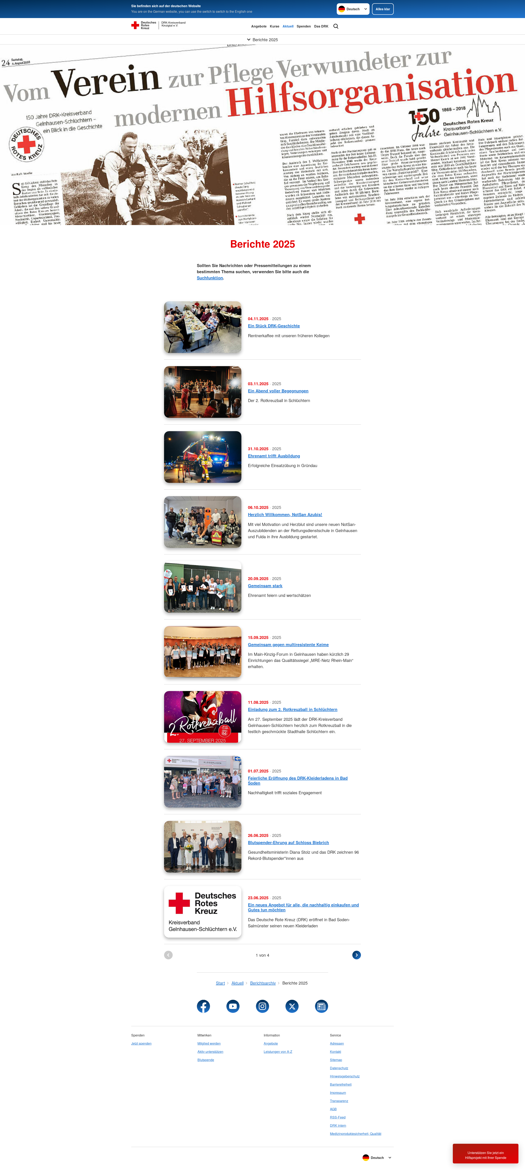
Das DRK (321, 26)
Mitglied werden (209, 1043)
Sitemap (336, 1059)
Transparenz (339, 1100)
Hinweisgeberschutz (345, 1076)
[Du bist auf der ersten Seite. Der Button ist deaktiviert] (168, 955)
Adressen (337, 1043)
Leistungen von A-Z (278, 1051)
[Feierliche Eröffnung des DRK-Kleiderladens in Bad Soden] (202, 782)
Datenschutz (339, 1068)
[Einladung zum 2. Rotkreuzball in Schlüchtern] (202, 717)
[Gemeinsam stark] (202, 587)
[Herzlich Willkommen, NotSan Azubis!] (202, 522)
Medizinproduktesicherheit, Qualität (355, 1133)
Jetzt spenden (141, 1043)
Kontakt (335, 1051)
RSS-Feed (338, 1117)
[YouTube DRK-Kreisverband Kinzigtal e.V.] (233, 1006)
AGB (333, 1109)
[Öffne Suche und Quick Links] (336, 26)
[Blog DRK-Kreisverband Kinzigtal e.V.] (321, 1006)
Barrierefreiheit (341, 1084)
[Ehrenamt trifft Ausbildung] (202, 457)
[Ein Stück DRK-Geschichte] (202, 327)
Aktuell (288, 26)
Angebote (259, 26)
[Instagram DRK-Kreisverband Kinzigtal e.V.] (262, 1006)
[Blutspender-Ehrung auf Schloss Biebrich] (202, 847)
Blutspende (205, 1059)
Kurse (274, 26)
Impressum (338, 1092)
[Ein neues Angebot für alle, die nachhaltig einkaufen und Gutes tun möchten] (202, 912)
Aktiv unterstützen (210, 1051)
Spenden (304, 26)
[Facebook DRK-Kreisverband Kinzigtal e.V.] (203, 1006)
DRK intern (338, 1125)
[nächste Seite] (356, 955)
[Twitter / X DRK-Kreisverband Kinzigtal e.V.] (292, 1006)
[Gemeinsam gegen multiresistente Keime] (202, 652)
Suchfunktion (210, 278)
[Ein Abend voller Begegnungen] (202, 392)
